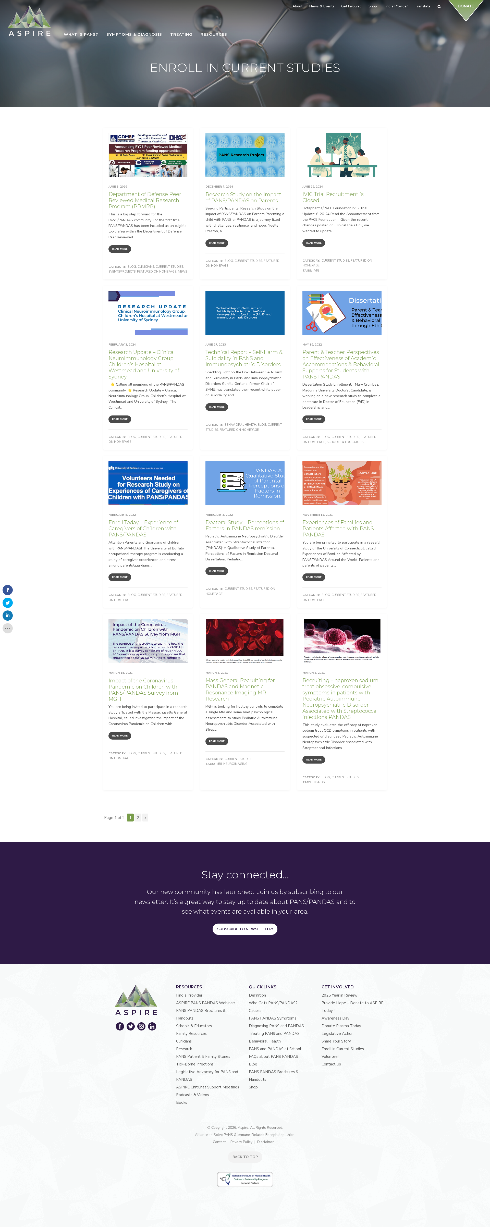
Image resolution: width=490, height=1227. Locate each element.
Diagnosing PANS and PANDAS (276, 1025)
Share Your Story (336, 1041)
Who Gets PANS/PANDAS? (273, 1002)
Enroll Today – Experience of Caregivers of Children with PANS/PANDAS (143, 528)
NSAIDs (319, 782)
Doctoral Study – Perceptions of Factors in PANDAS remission (244, 525)
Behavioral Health (240, 425)
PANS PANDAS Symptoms (272, 1018)
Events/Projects (122, 271)
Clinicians (146, 267)
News (182, 271)
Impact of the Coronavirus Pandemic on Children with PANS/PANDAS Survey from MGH (143, 690)
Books (181, 1102)
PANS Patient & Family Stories (203, 1056)
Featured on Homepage (156, 271)
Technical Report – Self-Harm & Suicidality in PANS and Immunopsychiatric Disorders (244, 358)
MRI (219, 764)
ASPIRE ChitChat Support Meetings (207, 1087)
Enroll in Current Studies (343, 1048)
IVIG (316, 270)
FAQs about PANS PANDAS (273, 1056)
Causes (255, 1010)
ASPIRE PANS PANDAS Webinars (206, 1002)
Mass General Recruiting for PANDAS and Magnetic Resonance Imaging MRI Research (240, 689)
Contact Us (331, 1064)
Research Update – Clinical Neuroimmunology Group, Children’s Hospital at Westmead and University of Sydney (143, 364)
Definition (257, 995)
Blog (132, 267)
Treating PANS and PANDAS (274, 1033)
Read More (120, 249)
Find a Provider (189, 995)
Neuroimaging (235, 764)
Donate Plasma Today (341, 1025)
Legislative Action (337, 1033)
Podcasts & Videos (192, 1094)
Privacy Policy (241, 1141)
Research (184, 1048)
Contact (219, 1141)
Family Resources (191, 1033)
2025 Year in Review (340, 995)
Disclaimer (265, 1141)
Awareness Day (335, 1018)
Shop (253, 1087)
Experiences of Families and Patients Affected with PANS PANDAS (338, 528)
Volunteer (330, 1056)
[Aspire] (29, 20)
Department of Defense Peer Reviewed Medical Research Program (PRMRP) (144, 200)
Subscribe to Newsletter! (245, 929)
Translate (423, 6)
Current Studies (169, 267)
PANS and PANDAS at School (275, 1048)
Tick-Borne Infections (195, 1064)
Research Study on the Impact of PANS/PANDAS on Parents (243, 197)
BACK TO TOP (245, 1157)
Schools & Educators (345, 442)
